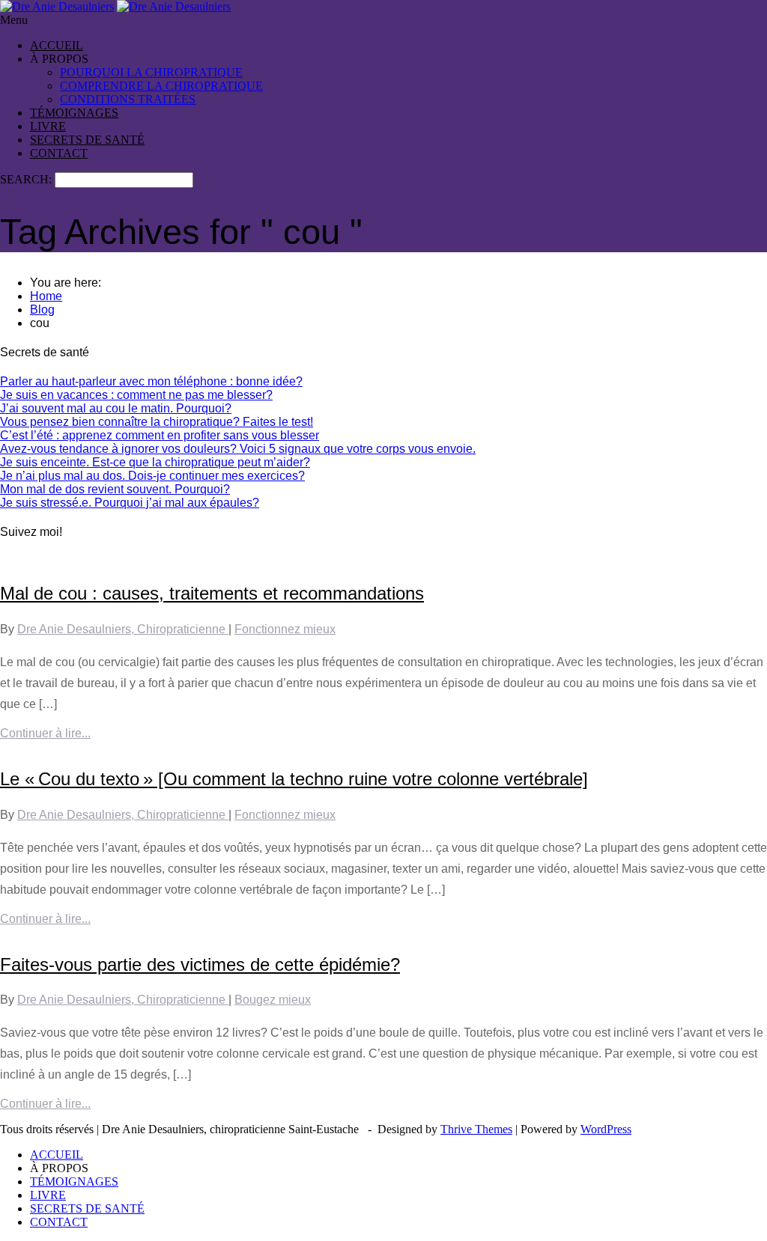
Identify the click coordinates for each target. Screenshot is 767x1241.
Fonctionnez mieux (285, 629)
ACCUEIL (56, 45)
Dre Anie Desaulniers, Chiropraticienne (122, 629)
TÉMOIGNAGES (74, 112)
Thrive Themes (476, 1129)
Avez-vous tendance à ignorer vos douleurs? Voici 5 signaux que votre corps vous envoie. (238, 448)
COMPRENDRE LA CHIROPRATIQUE (161, 85)
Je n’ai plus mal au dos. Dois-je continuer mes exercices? (152, 475)
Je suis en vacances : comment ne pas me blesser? (136, 394)
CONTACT (59, 153)
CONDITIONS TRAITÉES (127, 99)
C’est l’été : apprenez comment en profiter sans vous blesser (159, 435)
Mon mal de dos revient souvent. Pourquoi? (115, 489)
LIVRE (48, 126)
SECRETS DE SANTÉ (87, 139)
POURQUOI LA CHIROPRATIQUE (151, 72)
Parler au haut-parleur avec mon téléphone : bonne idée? (151, 381)
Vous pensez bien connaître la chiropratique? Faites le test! (156, 421)
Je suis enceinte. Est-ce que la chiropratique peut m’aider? (155, 462)
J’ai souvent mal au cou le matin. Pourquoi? (115, 408)
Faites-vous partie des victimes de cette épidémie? (200, 964)
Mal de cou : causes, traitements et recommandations (212, 593)
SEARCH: (27, 179)
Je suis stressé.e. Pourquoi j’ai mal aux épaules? (129, 502)
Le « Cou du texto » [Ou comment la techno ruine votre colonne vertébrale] (294, 779)
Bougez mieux (272, 999)
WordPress (605, 1129)
